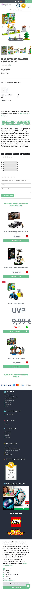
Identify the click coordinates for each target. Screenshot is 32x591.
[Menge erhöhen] (7, 89)
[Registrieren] (18, 1)
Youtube (7, 435)
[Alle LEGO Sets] (16, 521)
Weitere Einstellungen (9, 580)
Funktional (8, 578)
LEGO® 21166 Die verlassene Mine (16, 358)
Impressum (8, 454)
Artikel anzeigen (16, 240)
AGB (6, 452)
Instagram (8, 434)
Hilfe (6, 406)
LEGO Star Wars (9, 414)
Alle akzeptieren (16, 587)
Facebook (8, 432)
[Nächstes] (29, 26)
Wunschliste (8, 101)
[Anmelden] (15, 1)
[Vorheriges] (2, 26)
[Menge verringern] (7, 91)
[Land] (21, 1)
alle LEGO (23, 114)
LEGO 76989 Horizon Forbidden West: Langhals (16, 267)
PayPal (7, 576)
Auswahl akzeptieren (16, 584)
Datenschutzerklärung (11, 450)
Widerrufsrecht (9, 400)
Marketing (8, 572)
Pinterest (7, 437)
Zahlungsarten (9, 395)
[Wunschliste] (23, 1)
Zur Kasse (8, 404)
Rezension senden (8, 195)
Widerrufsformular (10, 399)
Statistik (8, 570)
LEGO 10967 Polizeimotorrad (16, 303)
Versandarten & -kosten (12, 397)
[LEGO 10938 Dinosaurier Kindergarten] (5, 50)
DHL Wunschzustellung (12, 574)
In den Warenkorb (15, 331)
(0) (10, 65)
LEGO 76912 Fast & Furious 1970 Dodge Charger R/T (16, 232)
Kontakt (7, 447)
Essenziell (8, 569)
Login (6, 424)
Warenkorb (8, 402)
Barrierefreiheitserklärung (12, 449)
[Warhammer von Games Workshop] (16, 532)
